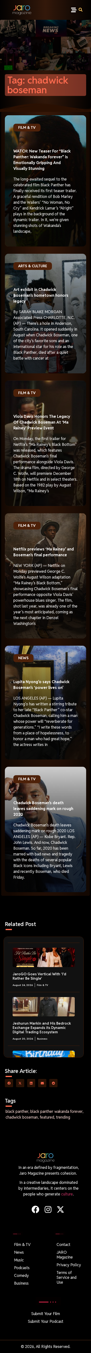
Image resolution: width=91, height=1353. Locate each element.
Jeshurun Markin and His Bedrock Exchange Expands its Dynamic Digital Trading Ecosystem (42, 1027)
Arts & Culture (32, 266)
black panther (17, 1111)
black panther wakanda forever (56, 1111)
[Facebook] (35, 1209)
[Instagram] (48, 1209)
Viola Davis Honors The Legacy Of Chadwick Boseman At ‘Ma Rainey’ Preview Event (41, 422)
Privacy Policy (69, 1264)
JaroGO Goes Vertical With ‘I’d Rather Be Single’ (39, 976)
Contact (63, 1244)
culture (67, 1194)
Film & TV (27, 127)
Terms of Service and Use (66, 1277)
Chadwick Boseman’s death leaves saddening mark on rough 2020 (43, 808)
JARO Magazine (65, 1255)
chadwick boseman (22, 1117)
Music (19, 1260)
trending (63, 1117)
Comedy (21, 1275)
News (23, 658)
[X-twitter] (60, 1209)
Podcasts (22, 1267)
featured (47, 1117)
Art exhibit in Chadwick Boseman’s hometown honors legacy (40, 295)
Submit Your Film (45, 1313)
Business (42, 1038)
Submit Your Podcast (45, 1321)
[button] (74, 10)
